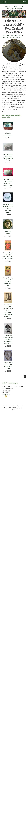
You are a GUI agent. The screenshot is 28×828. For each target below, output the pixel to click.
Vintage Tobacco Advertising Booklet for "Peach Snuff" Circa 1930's (8, 256)
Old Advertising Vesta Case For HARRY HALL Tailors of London (8, 182)
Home (4, 35)
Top (25, 376)
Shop (8, 35)
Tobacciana (13, 35)
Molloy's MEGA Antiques (14, 406)
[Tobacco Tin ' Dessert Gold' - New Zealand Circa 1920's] (14, 62)
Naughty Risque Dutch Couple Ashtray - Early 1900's (7, 365)
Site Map (23, 406)
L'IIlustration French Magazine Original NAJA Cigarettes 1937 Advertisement (8, 339)
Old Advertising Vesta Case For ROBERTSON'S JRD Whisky (8, 157)
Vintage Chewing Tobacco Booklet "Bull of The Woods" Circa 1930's (8, 282)
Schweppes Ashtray (8, 232)
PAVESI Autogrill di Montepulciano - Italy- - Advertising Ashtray (8, 208)
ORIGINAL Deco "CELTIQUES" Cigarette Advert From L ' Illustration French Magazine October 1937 (8, 310)
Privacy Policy (6, 394)
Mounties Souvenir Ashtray (8, 134)
